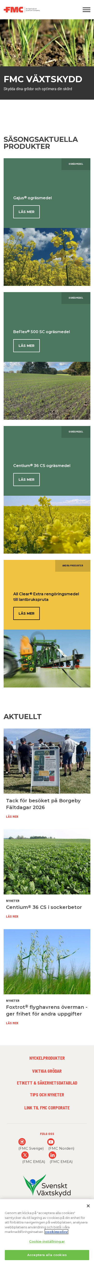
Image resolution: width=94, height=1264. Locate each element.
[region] (47, 1231)
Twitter (25, 1155)
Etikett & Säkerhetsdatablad (47, 1082)
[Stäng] (88, 1206)
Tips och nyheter (47, 1094)
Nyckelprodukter (47, 1058)
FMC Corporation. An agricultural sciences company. (35, 9)
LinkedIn (52, 1155)
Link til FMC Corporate (47, 1107)
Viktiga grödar (47, 1071)
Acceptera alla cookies (47, 1255)
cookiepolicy (56, 1232)
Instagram (22, 1142)
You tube (51, 1142)
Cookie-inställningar (47, 1241)
